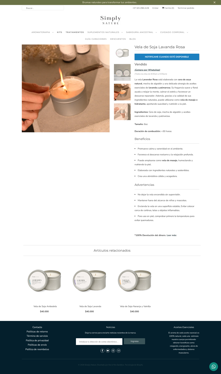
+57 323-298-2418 (141, 8)
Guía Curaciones (96, 39)
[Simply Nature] (110, 20)
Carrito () (169, 8)
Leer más (171, 235)
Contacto (37, 327)
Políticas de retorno (37, 331)
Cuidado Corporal (172, 32)
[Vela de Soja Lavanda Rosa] (66, 88)
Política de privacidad (37, 340)
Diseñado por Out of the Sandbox (110, 365)
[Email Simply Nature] (119, 351)
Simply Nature (90, 365)
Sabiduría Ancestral (140, 32)
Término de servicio (37, 336)
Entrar (155, 8)
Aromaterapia (41, 32)
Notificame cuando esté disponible (167, 56)
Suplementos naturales (103, 32)
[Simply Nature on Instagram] (113, 351)
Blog (132, 39)
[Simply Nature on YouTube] (108, 351)
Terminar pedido (186, 8)
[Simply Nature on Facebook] (102, 351)
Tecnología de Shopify (134, 365)
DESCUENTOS (118, 39)
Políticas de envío (37, 344)
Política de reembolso (37, 349)
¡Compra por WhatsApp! (147, 69)
